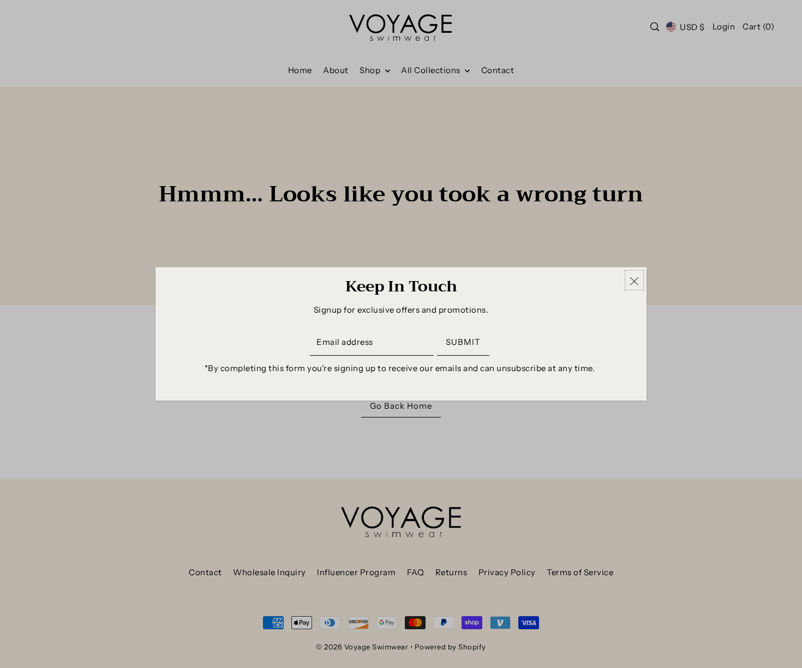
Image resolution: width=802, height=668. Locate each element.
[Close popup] (634, 280)
